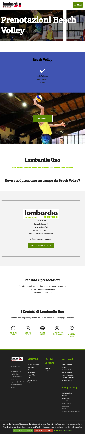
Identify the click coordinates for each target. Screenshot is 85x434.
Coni (29, 377)
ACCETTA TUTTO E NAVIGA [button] (23, 430)
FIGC (29, 370)
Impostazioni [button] (67, 430)
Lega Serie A (31, 367)
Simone (13, 387)
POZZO (47, 371)
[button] (13, 334)
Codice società (66, 370)
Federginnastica (32, 380)
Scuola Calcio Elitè (33, 364)
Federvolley (31, 372)
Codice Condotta (67, 393)
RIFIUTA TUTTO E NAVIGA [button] (43, 430)
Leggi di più (58, 430)
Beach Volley (31, 375)
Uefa (29, 383)
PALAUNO (48, 368)
